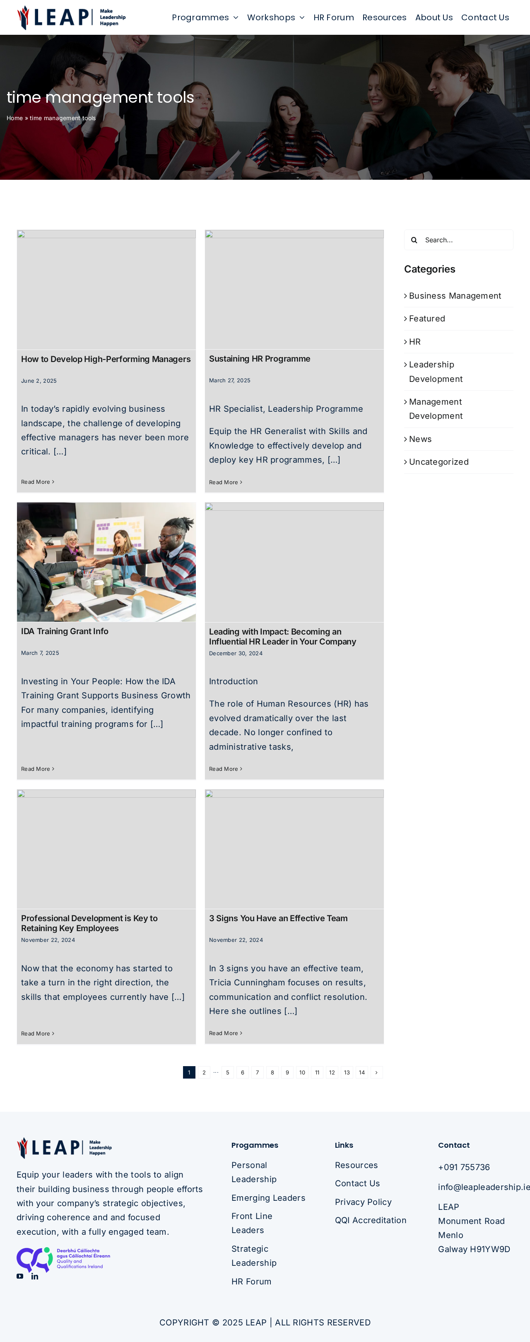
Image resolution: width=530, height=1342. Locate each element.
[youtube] (20, 1276)
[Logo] (71, 9)
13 (347, 1072)
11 (317, 1072)
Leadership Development (436, 372)
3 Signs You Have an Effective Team (278, 918)
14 (362, 1072)
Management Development (436, 409)
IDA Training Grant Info (64, 631)
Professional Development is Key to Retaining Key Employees (89, 923)
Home (15, 117)
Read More (36, 481)
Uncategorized (439, 462)
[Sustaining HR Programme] (294, 289)
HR (415, 342)
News (420, 439)
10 (302, 1072)
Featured (427, 318)
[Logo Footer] (64, 1141)
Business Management (455, 296)
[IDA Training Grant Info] (106, 562)
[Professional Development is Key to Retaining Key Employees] (106, 849)
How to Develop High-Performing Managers (105, 359)
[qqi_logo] (79, 1251)
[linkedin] (34, 1276)
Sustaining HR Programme (260, 359)
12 (332, 1072)
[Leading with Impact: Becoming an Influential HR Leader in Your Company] (294, 562)
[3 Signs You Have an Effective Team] (294, 849)
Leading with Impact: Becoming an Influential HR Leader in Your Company (283, 637)
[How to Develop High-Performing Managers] (106, 289)
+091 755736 (464, 1167)
